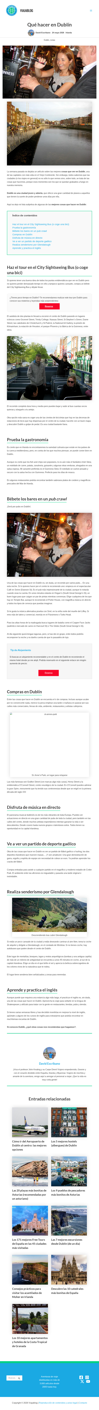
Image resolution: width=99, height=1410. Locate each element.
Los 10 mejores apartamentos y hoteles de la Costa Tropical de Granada (30, 1342)
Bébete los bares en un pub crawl (29, 231)
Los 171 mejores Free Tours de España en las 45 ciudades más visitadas (29, 1243)
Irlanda (69, 33)
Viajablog (26, 10)
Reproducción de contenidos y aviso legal (58, 1403)
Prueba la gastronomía (24, 227)
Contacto (83, 1403)
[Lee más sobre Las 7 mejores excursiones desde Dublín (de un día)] (69, 1220)
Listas (52, 40)
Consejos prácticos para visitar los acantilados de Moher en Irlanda (27, 1292)
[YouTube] (88, 1381)
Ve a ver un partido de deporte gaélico (32, 241)
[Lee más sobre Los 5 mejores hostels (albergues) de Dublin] (69, 1122)
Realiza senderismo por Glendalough (31, 244)
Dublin (46, 40)
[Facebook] (81, 1377)
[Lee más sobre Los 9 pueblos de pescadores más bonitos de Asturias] (69, 1171)
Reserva (49, 306)
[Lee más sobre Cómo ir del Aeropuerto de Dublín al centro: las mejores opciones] (30, 1122)
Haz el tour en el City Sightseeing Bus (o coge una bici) (40, 224)
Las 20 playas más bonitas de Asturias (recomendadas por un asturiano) (29, 1194)
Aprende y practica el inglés (26, 248)
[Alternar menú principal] (91, 10)
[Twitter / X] (82, 1381)
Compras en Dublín (22, 234)
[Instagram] (87, 1377)
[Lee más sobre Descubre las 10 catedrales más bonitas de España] (69, 1269)
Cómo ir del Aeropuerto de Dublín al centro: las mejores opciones (29, 1145)
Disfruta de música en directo (27, 238)
